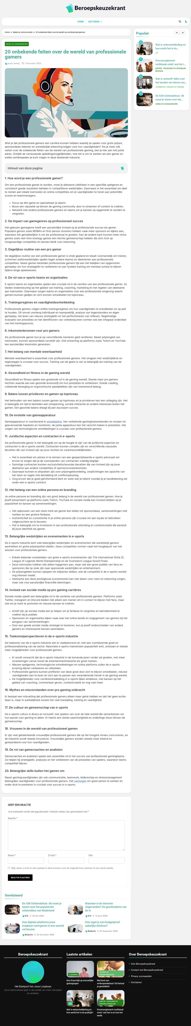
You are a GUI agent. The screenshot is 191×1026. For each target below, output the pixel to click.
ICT (70, 1004)
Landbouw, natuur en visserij (169, 70)
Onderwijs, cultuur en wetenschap (166, 104)
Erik (26, 915)
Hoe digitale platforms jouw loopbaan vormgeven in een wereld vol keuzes (43, 926)
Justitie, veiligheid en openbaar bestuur (170, 52)
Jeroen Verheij (13, 63)
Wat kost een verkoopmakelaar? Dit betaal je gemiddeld (110, 983)
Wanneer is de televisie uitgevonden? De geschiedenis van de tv (106, 907)
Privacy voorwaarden (141, 976)
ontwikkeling (54, 421)
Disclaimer (136, 982)
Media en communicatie (17, 44)
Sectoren (93, 21)
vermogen (80, 781)
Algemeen (73, 974)
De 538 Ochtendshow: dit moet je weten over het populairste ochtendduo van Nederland (41, 907)
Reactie (12, 818)
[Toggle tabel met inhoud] (122, 168)
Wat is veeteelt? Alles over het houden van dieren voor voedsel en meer (170, 65)
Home (80, 21)
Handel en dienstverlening (107, 973)
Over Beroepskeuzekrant (143, 964)
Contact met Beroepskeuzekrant (147, 970)
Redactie (29, 934)
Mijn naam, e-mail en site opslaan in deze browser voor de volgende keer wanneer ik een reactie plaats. (62, 868)
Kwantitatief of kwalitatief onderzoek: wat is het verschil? (169, 98)
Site (90, 855)
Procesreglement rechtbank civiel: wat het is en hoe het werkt (170, 47)
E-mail (52, 855)
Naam (12, 855)
